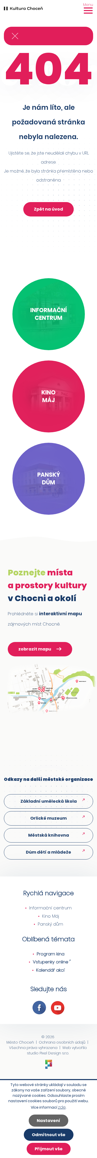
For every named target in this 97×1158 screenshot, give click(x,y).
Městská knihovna (48, 835)
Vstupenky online (50, 962)
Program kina (50, 954)
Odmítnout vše (48, 1135)
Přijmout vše (49, 1149)
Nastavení (48, 1121)
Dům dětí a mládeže (48, 852)
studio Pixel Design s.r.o (48, 1053)
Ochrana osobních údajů (62, 1042)
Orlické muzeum (48, 818)
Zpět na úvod (48, 209)
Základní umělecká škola (48, 801)
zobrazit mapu (34, 649)
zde (62, 1107)
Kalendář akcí (50, 970)
